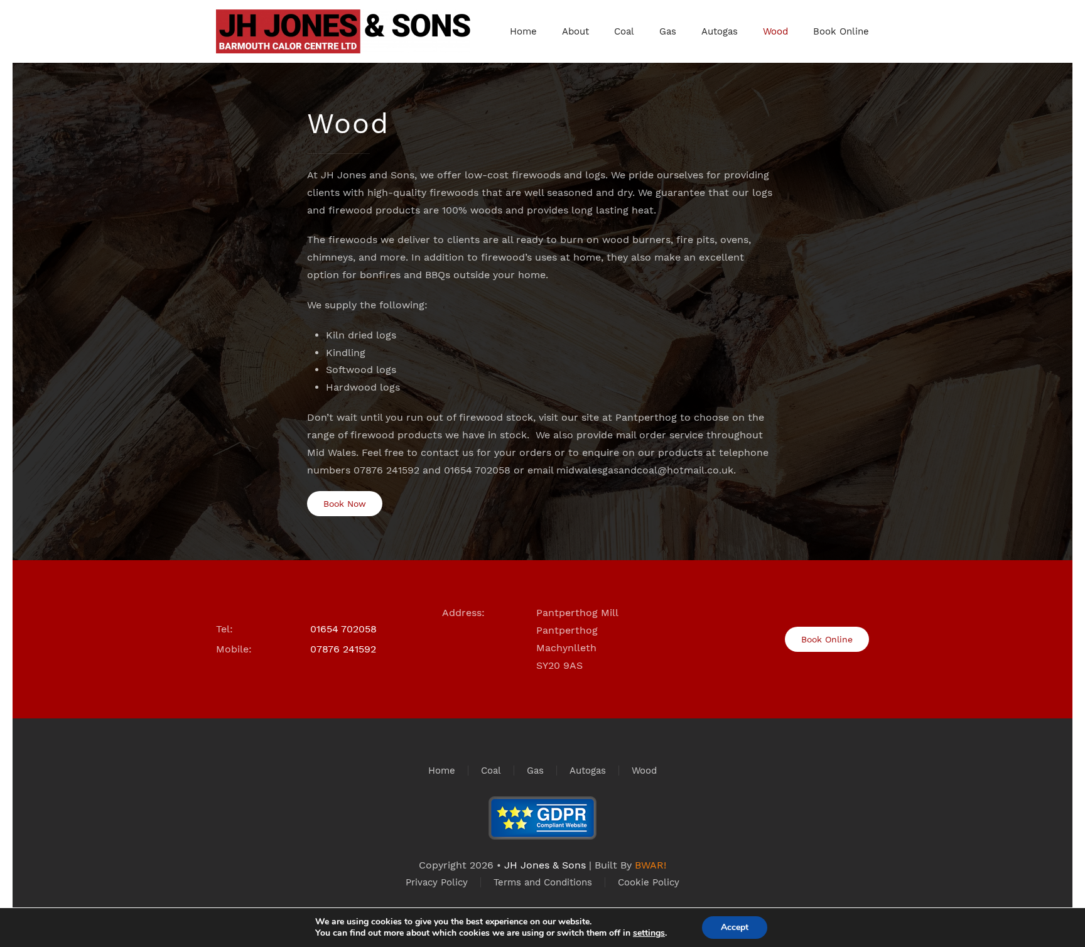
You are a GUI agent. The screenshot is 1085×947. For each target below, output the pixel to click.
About (575, 31)
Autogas (719, 31)
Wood (775, 31)
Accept (734, 927)
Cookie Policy (648, 882)
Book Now (344, 504)
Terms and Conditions (543, 882)
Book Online (841, 31)
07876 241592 (343, 649)
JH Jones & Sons (545, 865)
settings (649, 933)
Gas (667, 31)
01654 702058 (343, 629)
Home (523, 31)
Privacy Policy (437, 882)
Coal (624, 31)
